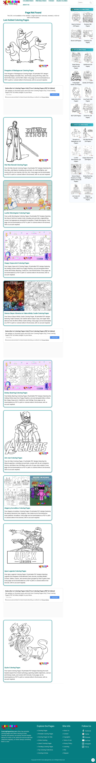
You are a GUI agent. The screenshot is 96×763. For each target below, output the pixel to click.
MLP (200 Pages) (76, 115)
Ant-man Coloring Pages (13, 458)
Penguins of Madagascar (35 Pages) (76, 141)
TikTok (87, 747)
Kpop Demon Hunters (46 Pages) (76, 66)
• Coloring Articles (42, 753)
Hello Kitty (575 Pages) (76, 100)
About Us (26, 5)
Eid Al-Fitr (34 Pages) (88, 116)
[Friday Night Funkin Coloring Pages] (76, 75)
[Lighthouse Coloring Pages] (87, 57)
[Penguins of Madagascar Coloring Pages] (26, 45)
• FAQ (64, 750)
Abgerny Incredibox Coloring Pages (17, 508)
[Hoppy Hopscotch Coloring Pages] (28, 246)
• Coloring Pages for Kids (44, 737)
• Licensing (65, 746)
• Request (65, 753)
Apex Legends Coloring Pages (15, 571)
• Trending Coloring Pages (45, 746)
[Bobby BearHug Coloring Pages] (28, 375)
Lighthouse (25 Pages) (87, 65)
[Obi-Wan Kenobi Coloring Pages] (26, 140)
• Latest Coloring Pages (44, 743)
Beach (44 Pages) (76, 40)
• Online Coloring (42, 740)
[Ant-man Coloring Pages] (26, 433)
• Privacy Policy (67, 743)
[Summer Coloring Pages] (87, 17)
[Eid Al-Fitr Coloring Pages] (87, 108)
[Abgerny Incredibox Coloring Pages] (28, 491)
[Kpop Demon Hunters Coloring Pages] (76, 57)
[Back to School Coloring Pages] (76, 17)
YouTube (87, 740)
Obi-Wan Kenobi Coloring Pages (15, 165)
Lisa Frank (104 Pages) (87, 100)
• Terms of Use (67, 740)
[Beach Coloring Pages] (76, 33)
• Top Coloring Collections (45, 750)
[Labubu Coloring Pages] (87, 75)
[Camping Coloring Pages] (87, 33)
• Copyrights (66, 737)
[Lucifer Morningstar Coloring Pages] (28, 196)
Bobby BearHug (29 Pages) (87, 177)
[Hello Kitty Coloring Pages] (76, 92)
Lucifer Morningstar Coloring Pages (17, 213)
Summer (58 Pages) (87, 25)
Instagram (88, 743)
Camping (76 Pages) (88, 41)
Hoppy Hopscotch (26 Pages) (88, 158)
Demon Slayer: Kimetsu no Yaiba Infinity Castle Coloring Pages (26, 313)
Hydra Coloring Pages (12, 668)
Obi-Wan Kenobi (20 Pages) (87, 140)
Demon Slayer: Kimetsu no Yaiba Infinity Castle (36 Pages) (76, 178)
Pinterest (87, 737)
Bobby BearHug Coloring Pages (15, 393)
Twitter (87, 734)
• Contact (65, 734)
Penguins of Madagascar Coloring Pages (19, 70)
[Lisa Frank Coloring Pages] (87, 92)
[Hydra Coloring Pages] (26, 642)
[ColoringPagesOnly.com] (11, 2)
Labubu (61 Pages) (87, 82)
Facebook (88, 731)
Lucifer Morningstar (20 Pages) (76, 159)
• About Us (65, 730)
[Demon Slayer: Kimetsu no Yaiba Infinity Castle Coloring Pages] (28, 296)
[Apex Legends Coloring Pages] (26, 546)
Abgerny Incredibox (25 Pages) (88, 197)
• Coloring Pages (42, 730)
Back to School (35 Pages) (76, 25)
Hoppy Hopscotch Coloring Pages (16, 263)
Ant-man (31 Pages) (76, 197)
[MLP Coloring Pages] (76, 108)
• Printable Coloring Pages (45, 734)
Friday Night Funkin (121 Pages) (76, 83)
